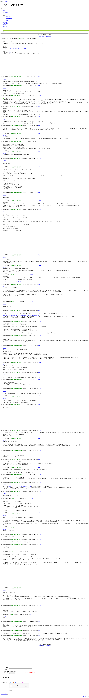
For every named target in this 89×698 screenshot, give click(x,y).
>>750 (4, 79)
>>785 (4, 484)
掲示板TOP (5, 12)
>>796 (4, 616)
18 (43, 36)
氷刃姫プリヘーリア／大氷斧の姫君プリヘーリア (19, 486)
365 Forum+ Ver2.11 (83, 696)
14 (39, 36)
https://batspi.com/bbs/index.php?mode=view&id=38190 (14, 48)
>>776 (4, 391)
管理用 (4, 24)
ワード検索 (5, 23)
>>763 (4, 267)
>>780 (4, 440)
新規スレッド (6, 22)
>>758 (4, 153)
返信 (39, 76)
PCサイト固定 (4, 694)
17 (42, 36)
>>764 (4, 257)
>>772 (4, 374)
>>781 (4, 453)
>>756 (4, 135)
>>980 (9, 52)
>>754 (4, 119)
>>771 (4, 348)
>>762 (4, 211)
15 (40, 36)
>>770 (4, 337)
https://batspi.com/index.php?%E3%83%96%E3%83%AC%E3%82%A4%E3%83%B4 (21, 315)
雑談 (7, 20)
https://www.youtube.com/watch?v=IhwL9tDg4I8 (13, 281)
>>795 (4, 607)
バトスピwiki (9, 18)
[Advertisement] (40, 66)
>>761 (4, 195)
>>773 (4, 364)
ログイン (5, 26)
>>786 (4, 493)
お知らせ (8, 16)
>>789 (4, 529)
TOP (4, 10)
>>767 (4, 286)
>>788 (4, 515)
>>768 (4, 304)
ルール (7, 19)
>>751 (4, 88)
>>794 (4, 590)
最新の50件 (48, 36)
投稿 (11, 690)
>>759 (4, 160)
